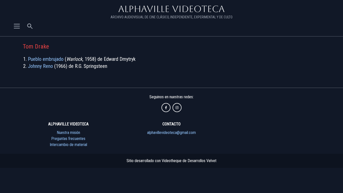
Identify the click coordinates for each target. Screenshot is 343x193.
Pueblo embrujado (46, 59)
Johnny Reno (40, 66)
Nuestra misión (68, 132)
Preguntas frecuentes (68, 138)
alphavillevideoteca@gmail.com (171, 132)
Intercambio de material (68, 144)
